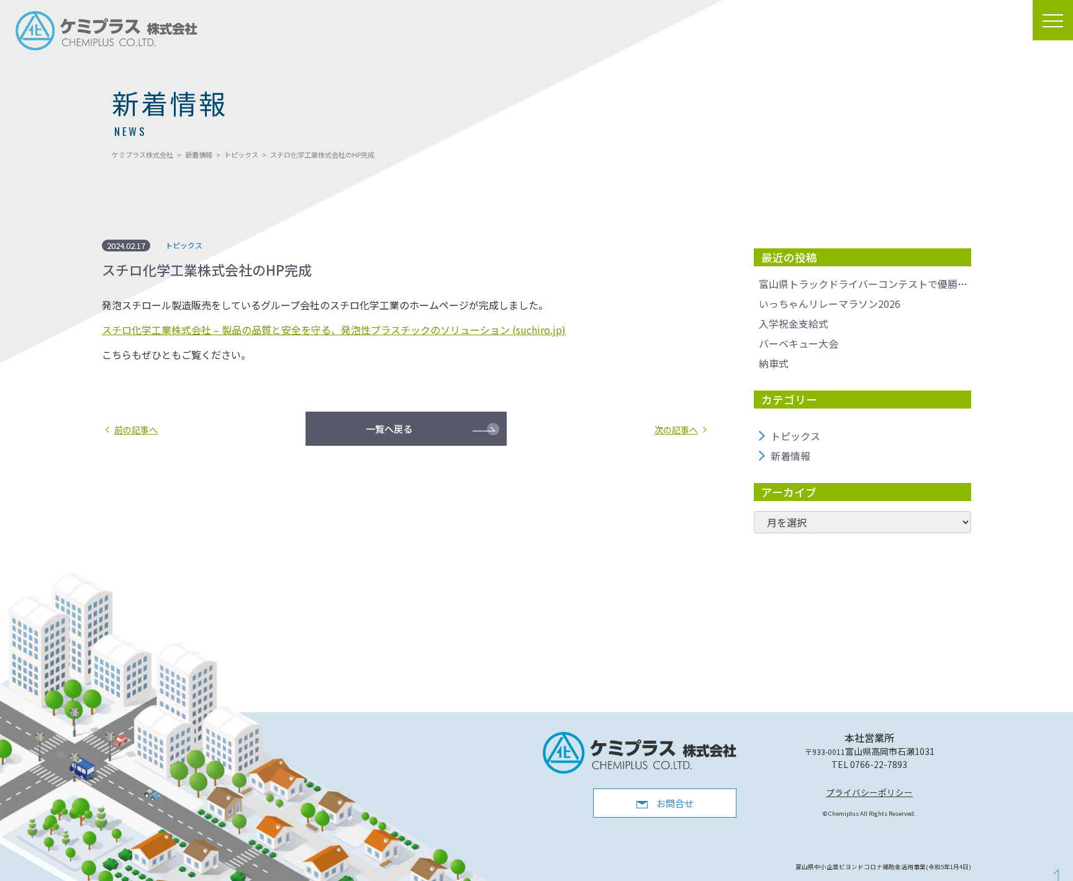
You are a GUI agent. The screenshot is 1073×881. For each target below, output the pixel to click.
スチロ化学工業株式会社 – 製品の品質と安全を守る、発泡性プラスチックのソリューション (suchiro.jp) (334, 329)
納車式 (774, 363)
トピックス (795, 435)
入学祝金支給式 (793, 323)
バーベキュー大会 (798, 343)
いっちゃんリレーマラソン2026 (829, 303)
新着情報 (790, 455)
